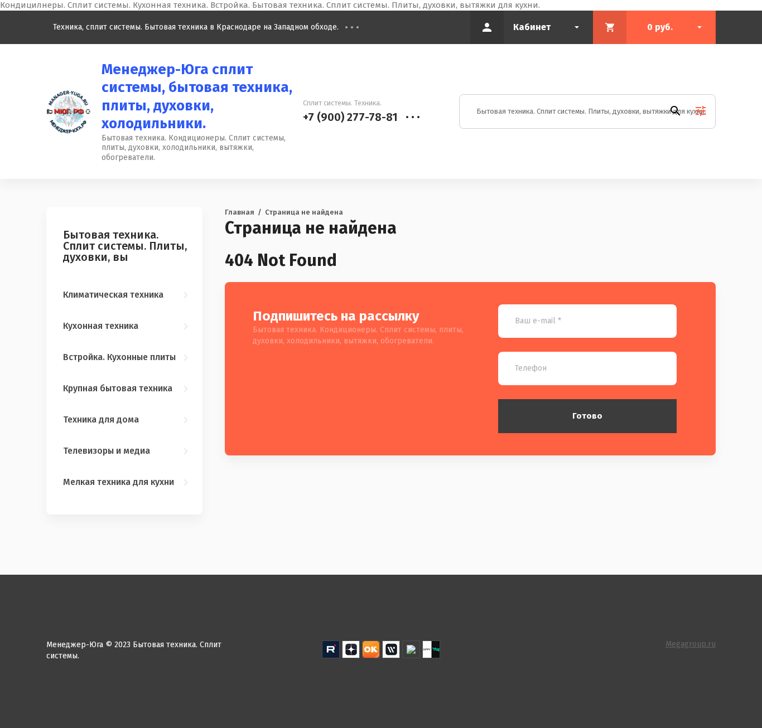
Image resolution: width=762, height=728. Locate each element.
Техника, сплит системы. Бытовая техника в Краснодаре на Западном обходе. (196, 27)
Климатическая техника (113, 294)
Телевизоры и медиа (106, 450)
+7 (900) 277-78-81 (350, 117)
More (360, 27)
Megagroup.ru (690, 644)
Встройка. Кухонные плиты (119, 357)
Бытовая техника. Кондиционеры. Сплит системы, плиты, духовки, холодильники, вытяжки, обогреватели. (194, 147)
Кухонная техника (100, 326)
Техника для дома (101, 419)
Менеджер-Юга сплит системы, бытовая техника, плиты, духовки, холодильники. (197, 97)
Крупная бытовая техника (117, 388)
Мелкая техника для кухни (118, 482)
